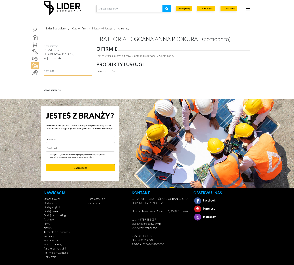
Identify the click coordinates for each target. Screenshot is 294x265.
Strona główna (52, 198)
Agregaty (123, 28)
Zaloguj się (94, 203)
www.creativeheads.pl (145, 227)
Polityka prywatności (56, 252)
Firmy (47, 223)
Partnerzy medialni (55, 248)
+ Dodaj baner (228, 8)
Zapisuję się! (80, 167)
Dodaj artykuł (52, 207)
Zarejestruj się (96, 198)
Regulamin (50, 256)
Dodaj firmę (50, 203)
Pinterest (209, 208)
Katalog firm (79, 28)
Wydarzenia (51, 240)
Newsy (48, 227)
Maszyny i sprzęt (102, 28)
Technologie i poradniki (57, 232)
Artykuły (49, 219)
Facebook (209, 200)
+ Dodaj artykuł (206, 8)
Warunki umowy (53, 244)
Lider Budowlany (56, 28)
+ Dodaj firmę (184, 8)
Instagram (209, 216)
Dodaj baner (51, 211)
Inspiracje (49, 236)
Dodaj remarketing (55, 215)
